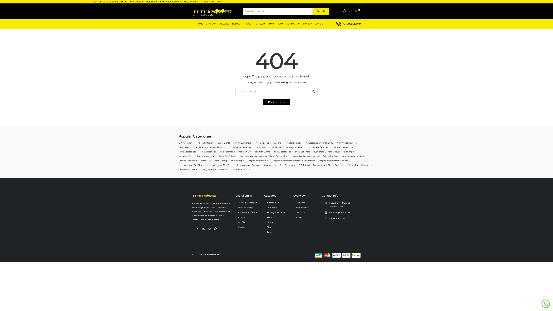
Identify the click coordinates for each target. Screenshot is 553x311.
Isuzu (269, 232)
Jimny (271, 23)
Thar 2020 (259, 23)
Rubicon (237, 23)
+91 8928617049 (352, 23)
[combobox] (286, 11)
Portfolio (300, 212)
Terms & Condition (247, 202)
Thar (269, 227)
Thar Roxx (272, 207)
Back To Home (276, 102)
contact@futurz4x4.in (340, 212)
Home (200, 23)
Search (321, 11)
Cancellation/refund (248, 212)
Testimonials (302, 207)
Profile (241, 222)
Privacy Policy (245, 207)
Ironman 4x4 (293, 23)
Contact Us (244, 217)
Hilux (280, 23)
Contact (319, 23)
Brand (210, 23)
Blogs (299, 217)
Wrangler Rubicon (276, 212)
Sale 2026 (224, 23)
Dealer (241, 227)
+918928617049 (337, 218)
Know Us (300, 202)
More (306, 23)
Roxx (248, 23)
